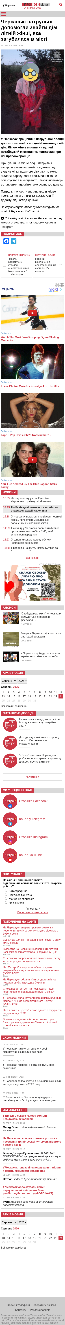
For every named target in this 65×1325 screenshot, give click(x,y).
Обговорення (14, 1109)
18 (29, 696)
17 (24, 696)
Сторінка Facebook (33, 801)
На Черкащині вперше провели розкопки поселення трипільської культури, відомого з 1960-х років (30, 930)
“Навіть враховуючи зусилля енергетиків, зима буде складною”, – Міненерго (18, 266)
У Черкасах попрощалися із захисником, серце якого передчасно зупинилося (32, 960)
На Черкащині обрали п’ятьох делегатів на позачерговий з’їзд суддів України (29, 981)
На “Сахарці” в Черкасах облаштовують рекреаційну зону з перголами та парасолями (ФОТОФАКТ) (31, 970)
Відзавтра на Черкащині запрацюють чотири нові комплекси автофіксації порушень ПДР (30, 950)
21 (45, 696)
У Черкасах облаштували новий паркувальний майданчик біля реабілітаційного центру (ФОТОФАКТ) (32, 1000)
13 (3, 696)
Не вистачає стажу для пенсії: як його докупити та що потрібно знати (39, 722)
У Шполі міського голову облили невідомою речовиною (31, 541)
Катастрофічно (18, 890)
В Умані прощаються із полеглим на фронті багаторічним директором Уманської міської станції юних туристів (30, 1022)
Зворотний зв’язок (44, 1304)
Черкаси (10, 5)
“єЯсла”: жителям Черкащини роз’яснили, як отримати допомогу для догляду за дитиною (40, 758)
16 (19, 696)
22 (50, 696)
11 (55, 692)
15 (13, 696)
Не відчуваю (16, 902)
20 (39, 696)
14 (8, 696)
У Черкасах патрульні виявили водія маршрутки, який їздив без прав (25, 1050)
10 (50, 692)
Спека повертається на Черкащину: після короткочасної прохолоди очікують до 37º (28, 990)
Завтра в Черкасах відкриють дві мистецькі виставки (41, 635)
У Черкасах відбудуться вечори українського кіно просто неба (40, 655)
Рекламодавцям (40, 1309)
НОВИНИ (9, 492)
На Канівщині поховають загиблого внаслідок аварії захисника (34, 509)
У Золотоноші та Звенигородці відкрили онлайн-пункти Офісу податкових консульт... (30, 1099)
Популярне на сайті (19, 921)
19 (34, 696)
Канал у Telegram (32, 819)
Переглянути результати (32, 912)
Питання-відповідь (18, 713)
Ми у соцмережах (17, 790)
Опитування (13, 874)
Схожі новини (14, 1037)
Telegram (7, 227)
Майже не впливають (22, 898)
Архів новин (13, 672)
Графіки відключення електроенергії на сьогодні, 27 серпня (45, 264)
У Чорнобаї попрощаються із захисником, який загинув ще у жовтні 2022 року (32, 1082)
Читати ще (32, 776)
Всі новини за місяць (14, 705)
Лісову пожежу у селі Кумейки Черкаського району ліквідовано (31, 500)
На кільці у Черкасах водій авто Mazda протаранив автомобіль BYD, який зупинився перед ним (35, 531)
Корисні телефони (18, 1304)
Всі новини (32, 557)
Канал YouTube (30, 855)
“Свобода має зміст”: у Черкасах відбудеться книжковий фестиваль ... (41, 616)
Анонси (9, 607)
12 (60, 692)
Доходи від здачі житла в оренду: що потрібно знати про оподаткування (39, 740)
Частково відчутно (20, 894)
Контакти (20, 1309)
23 (55, 696)
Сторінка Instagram (33, 837)
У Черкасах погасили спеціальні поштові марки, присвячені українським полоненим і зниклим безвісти (36, 519)
